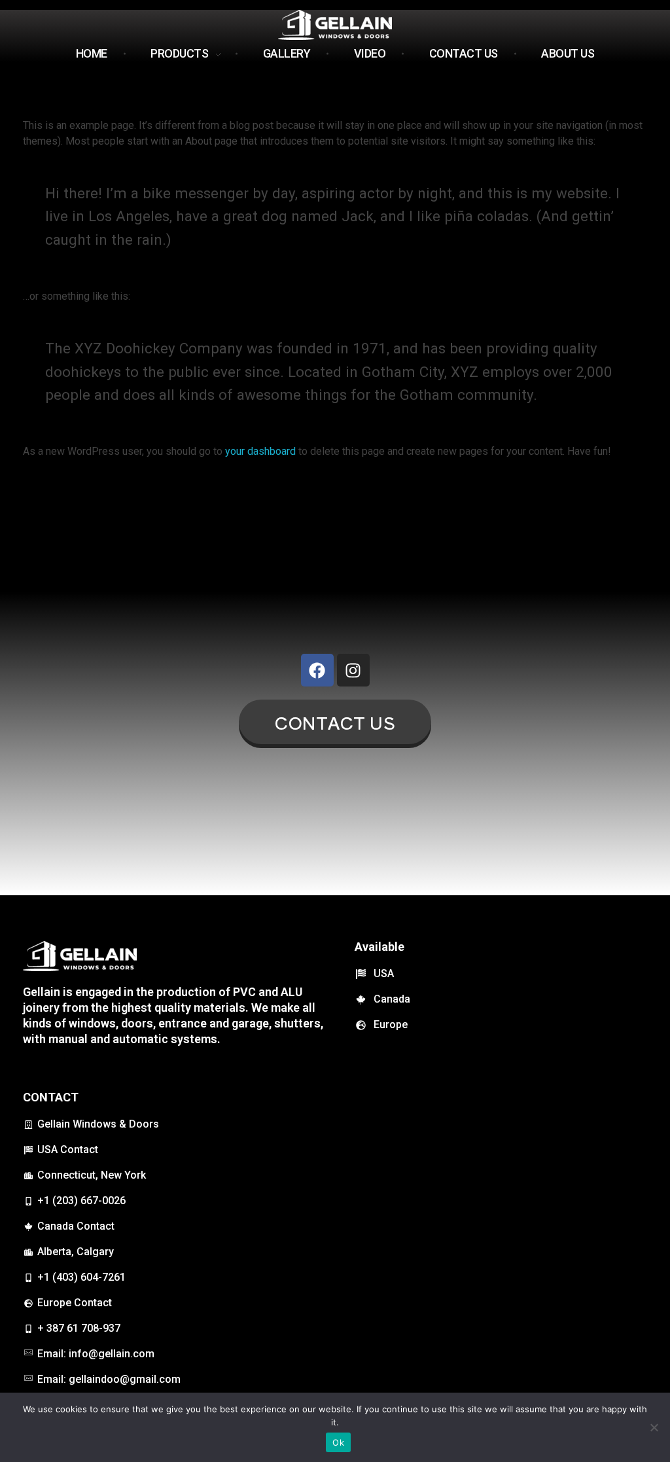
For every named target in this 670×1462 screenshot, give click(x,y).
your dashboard (260, 451)
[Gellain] (335, 25)
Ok (338, 1442)
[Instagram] (353, 670)
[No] (653, 1427)
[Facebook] (317, 670)
